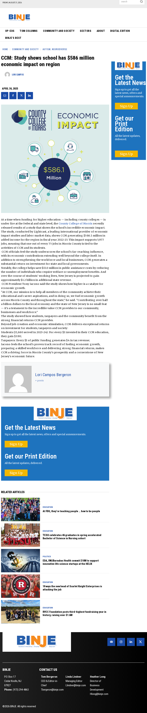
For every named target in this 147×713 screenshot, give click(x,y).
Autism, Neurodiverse (55, 49)
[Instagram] (121, 642)
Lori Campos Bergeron (53, 374)
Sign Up (16, 444)
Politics (47, 557)
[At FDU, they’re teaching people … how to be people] (20, 509)
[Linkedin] (29, 95)
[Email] (4, 95)
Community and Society (25, 49)
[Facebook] (12, 95)
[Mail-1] (111, 642)
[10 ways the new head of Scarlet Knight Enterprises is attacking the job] (20, 586)
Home (5, 49)
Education (48, 507)
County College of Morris (75, 223)
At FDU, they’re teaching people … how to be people (71, 511)
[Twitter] (21, 95)
